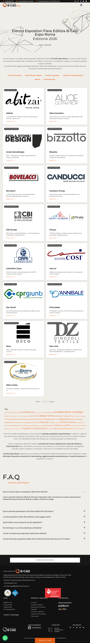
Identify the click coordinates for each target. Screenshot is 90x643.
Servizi (37, 79)
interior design (76, 419)
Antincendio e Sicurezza (12, 412)
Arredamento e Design (68, 412)
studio (13, 428)
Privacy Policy (8, 605)
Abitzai (9, 113)
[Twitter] (80, 627)
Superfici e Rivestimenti (35, 428)
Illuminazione (20, 419)
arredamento (49, 412)
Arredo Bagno (13, 416)
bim (18, 416)
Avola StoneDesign (15, 152)
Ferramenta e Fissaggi (78, 416)
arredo (6, 416)
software (51, 425)
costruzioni (34, 416)
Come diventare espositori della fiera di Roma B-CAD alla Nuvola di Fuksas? (36, 539)
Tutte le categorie (14, 75)
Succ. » (52, 401)
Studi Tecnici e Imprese (38, 607)
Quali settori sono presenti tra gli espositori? (22, 522)
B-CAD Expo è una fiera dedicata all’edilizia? (22, 528)
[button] (81, 5)
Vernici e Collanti (78, 429)
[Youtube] (83, 627)
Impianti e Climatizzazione (43, 419)
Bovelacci (10, 191)
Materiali (44, 422)
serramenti (34, 425)
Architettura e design (33, 75)
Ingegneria (64, 419)
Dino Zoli (53, 346)
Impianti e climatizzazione (73, 75)
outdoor (52, 422)
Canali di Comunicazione (38, 614)
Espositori (34, 609)
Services (40, 425)
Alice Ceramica (56, 113)
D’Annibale (54, 307)
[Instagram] (74, 627)
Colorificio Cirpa (13, 268)
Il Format (34, 602)
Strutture (7, 429)
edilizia (51, 415)
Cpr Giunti (11, 307)
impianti (29, 419)
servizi (44, 425)
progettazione (80, 422)
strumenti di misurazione (78, 425)
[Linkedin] (70, 627)
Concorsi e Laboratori (37, 611)
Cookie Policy (8, 607)
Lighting (29, 422)
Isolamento (8, 422)
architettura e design (39, 412)
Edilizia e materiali (52, 75)
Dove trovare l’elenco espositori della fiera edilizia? (25, 492)
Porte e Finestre (68, 422)
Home (41, 45)
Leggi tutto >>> (11, 121)
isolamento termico (20, 422)
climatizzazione (24, 416)
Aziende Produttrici (37, 605)
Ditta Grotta (12, 385)
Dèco (8, 346)
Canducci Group (57, 191)
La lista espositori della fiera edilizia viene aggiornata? (27, 517)
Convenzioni (34, 616)
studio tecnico (18, 428)
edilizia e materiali (63, 416)
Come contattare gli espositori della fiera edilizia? (25, 533)
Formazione (9, 419)
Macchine (35, 422)
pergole (57, 422)
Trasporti (50, 428)
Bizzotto (53, 152)
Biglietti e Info (8, 602)
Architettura (27, 412)
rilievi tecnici (8, 425)
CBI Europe (11, 230)
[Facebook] (77, 627)
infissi (57, 419)
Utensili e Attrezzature (63, 429)
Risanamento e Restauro (21, 425)
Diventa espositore (9, 609)
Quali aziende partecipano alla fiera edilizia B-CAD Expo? (28, 511)
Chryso (52, 230)
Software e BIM (49, 79)
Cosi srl (52, 268)
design (43, 415)
